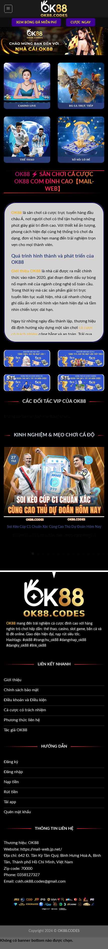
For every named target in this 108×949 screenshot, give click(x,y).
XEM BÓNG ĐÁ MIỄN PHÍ (36, 22)
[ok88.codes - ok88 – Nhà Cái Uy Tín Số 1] (54, 9)
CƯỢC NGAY (80, 22)
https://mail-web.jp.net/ (41, 849)
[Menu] (8, 9)
